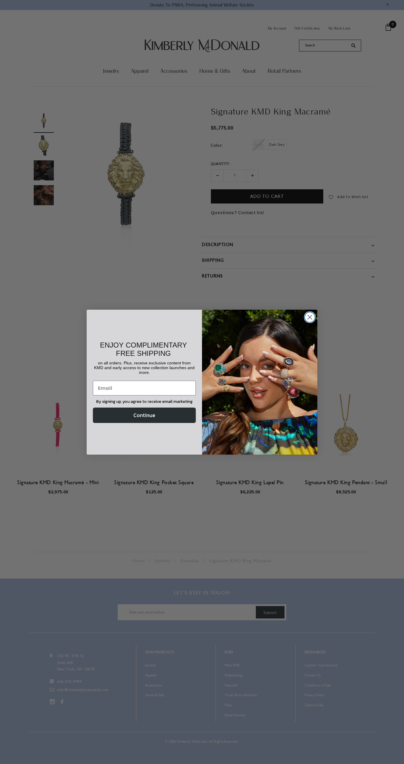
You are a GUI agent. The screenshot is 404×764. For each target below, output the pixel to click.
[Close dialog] (310, 317)
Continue (144, 415)
